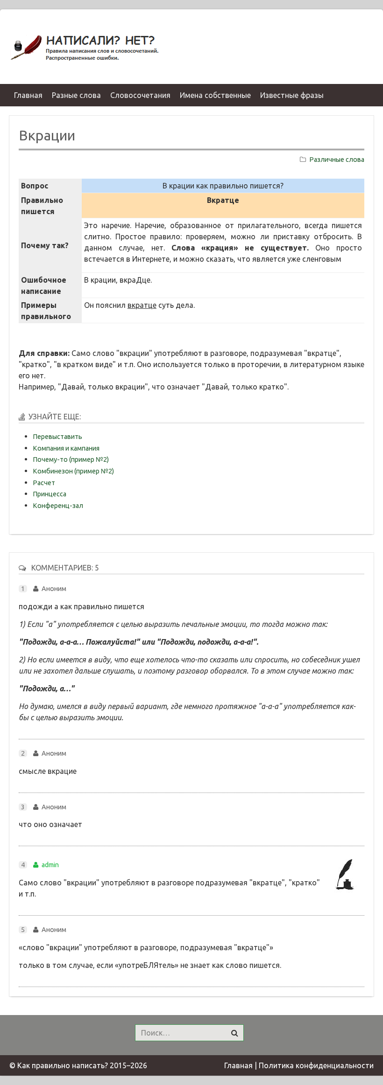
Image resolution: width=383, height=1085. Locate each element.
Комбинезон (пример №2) (73, 471)
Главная (238, 1065)
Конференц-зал (58, 505)
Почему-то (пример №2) (71, 459)
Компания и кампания (66, 448)
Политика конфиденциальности (316, 1065)
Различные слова (336, 159)
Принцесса (49, 494)
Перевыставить (57, 436)
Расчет (44, 483)
